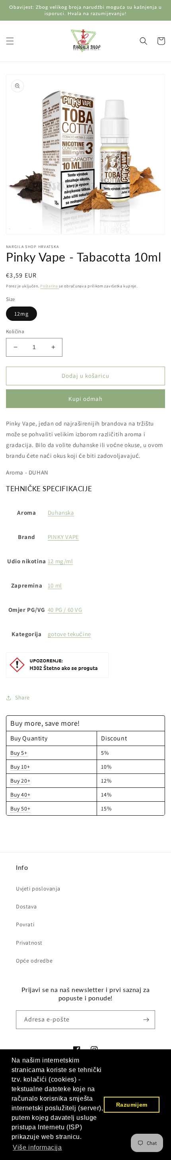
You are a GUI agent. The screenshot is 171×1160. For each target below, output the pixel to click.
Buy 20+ (20, 780)
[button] (10, 41)
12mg (21, 313)
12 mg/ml (60, 561)
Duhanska (61, 512)
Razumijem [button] (132, 1104)
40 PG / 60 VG (65, 609)
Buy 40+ (20, 794)
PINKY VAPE (63, 537)
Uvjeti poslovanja (38, 888)
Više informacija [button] (37, 1147)
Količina (15, 331)
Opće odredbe (34, 960)
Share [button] (22, 697)
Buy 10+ (20, 766)
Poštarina (49, 286)
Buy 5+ (18, 752)
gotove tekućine (69, 634)
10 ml (55, 585)
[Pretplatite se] (146, 1019)
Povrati (25, 924)
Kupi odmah (85, 398)
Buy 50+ (20, 808)
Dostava (26, 906)
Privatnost (29, 942)
